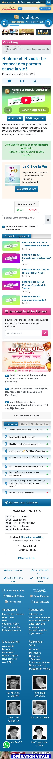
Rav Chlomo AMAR (40, 717)
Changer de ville (27, 558)
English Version (36, 633)
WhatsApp (36, 659)
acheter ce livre (28, 189)
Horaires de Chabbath (39, 620)
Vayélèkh (38, 537)
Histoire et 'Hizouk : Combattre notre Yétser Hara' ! (36, 258)
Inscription (34, 627)
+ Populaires (11, 424)
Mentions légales (10, 655)
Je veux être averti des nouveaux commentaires (21, 228)
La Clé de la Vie (34, 166)
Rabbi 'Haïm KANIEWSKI (39, 694)
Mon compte (9, 2)
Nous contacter (14, 570)
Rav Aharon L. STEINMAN (13, 694)
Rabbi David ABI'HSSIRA (13, 719)
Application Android (40, 669)
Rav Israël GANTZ (13, 742)
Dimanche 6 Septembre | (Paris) (26, 391)
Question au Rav (40, 22)
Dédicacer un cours (11, 630)
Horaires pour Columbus (23, 502)
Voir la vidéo (16, 118)
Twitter (34, 649)
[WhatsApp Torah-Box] (48, 2)
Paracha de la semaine (13, 614)
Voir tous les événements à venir (26, 415)
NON (34, 210)
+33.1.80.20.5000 (41, 570)
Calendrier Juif (36, 614)
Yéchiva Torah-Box (11, 627)
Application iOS (38, 665)
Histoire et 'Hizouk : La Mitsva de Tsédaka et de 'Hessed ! (34, 285)
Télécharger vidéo (36, 118)
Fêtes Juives (8, 617)
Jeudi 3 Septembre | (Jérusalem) (25, 378)
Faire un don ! (8, 652)
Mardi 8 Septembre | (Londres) (26, 405)
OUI (21, 210)
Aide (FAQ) (7, 662)
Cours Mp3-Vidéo (10, 624)
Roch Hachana (17, 22)
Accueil (6, 46)
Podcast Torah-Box (38, 630)
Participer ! (45, 8)
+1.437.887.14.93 (41, 578)
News (5, 620)
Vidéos (29, 22)
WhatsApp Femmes (40, 662)
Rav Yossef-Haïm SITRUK (39, 744)
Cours (24, 424)
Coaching (16, 46)
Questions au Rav (39, 424)
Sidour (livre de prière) (39, 617)
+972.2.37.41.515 (15, 578)
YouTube (35, 656)
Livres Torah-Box (37, 624)
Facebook (36, 653)
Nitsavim (26, 537)
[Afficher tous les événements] (19, 2)
